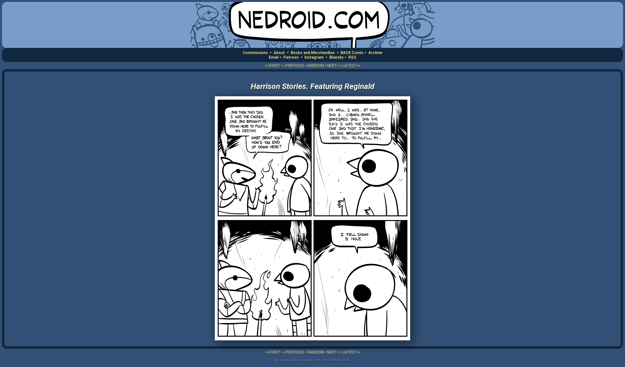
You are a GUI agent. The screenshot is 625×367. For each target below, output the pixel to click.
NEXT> (333, 65)
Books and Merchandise (313, 52)
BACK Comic (352, 52)
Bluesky (336, 57)
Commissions (255, 52)
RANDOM (315, 65)
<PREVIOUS (293, 65)
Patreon (291, 57)
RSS (352, 57)
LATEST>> (351, 65)
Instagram (313, 57)
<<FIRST (272, 65)
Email (274, 57)
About (279, 52)
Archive (375, 52)
